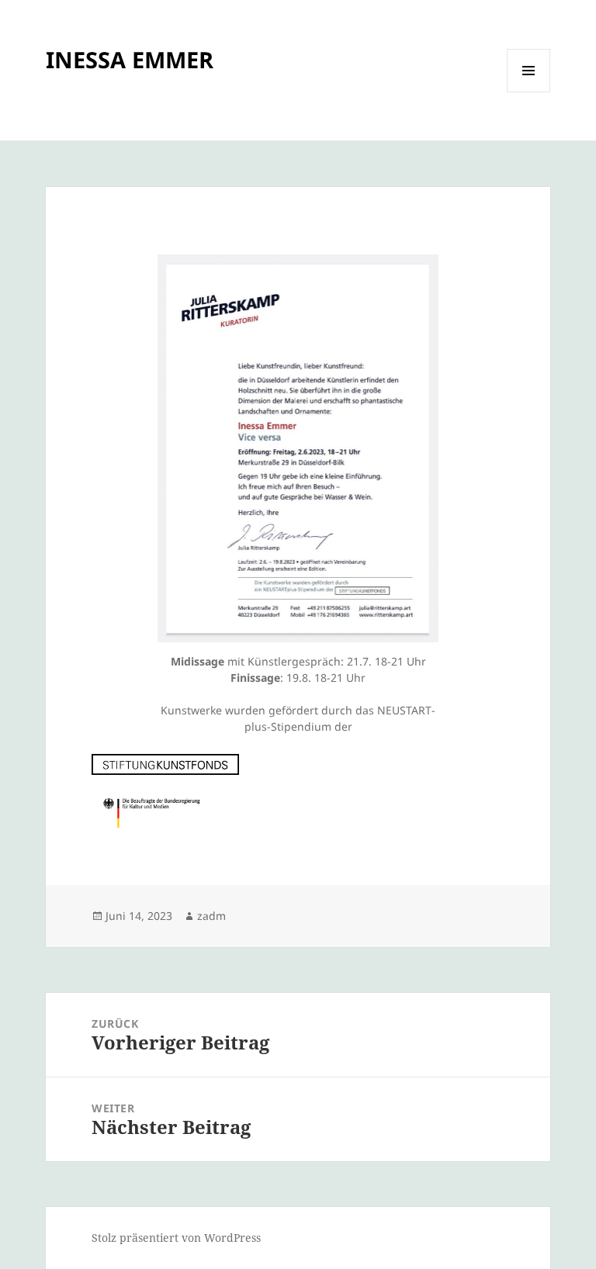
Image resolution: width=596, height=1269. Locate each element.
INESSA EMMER (129, 59)
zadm (211, 915)
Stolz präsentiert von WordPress (176, 1237)
